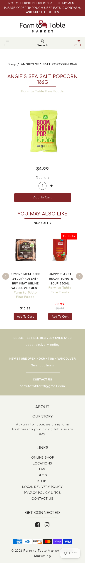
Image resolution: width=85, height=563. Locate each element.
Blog (42, 475)
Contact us (42, 498)
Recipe (42, 481)
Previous (5, 276)
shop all (41, 223)
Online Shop (42, 457)
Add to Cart (25, 316)
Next (79, 276)
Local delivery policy (42, 344)
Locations (42, 463)
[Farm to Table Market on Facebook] (37, 525)
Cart (78, 45)
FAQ (42, 469)
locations (46, 365)
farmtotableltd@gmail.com (42, 386)
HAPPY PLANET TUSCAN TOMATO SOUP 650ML (60, 278)
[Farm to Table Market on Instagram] (47, 525)
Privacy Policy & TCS (42, 492)
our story (42, 416)
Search (42, 45)
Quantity (42, 177)
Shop (7, 45)
